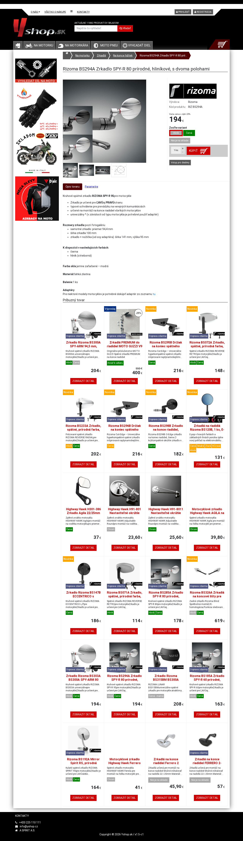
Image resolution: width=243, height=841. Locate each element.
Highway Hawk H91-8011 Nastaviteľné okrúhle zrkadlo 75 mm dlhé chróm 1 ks (165, 514)
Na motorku (43, 45)
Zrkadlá (101, 55)
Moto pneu (109, 45)
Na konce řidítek (123, 55)
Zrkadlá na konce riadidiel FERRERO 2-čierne (207, 763)
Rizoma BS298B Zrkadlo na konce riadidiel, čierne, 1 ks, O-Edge (166, 429)
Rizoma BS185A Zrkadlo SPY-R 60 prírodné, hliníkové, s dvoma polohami (207, 681)
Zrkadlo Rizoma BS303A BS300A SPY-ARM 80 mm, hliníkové (83, 679)
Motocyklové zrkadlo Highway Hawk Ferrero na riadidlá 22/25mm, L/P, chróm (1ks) (124, 764)
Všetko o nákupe (55, 11)
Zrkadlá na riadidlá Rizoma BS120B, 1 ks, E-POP (207, 429)
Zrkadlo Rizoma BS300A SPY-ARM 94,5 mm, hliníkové (83, 346)
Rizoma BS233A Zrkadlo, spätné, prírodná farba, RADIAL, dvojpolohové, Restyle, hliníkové (83, 431)
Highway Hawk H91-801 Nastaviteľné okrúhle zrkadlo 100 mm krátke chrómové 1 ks (124, 514)
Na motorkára (76, 45)
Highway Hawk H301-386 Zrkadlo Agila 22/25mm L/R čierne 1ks (83, 513)
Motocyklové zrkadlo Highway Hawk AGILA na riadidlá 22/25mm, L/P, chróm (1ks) (207, 514)
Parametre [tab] (91, 186)
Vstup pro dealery (180, 162)
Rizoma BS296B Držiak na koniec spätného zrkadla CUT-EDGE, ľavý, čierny (125, 431)
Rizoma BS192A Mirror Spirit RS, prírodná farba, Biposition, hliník (83, 763)
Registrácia (203, 12)
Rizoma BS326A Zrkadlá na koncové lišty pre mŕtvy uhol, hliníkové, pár (207, 598)
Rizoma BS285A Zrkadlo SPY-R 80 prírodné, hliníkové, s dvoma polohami (166, 598)
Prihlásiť (184, 12)
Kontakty (83, 11)
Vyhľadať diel (139, 45)
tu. (154, 294)
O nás (35, 11)
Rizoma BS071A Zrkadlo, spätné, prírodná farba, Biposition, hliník (124, 596)
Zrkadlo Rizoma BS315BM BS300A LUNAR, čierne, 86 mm (165, 679)
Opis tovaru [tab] (72, 186)
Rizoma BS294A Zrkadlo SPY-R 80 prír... (163, 55)
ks (176, 150)
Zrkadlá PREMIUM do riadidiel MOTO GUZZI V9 (124, 344)
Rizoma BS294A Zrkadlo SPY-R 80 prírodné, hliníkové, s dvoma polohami (124, 681)
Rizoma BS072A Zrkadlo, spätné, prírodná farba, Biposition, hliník (207, 346)
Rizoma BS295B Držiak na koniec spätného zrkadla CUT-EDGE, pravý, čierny (166, 348)
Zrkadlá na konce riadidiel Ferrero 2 (166, 761)
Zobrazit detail (83, 381)
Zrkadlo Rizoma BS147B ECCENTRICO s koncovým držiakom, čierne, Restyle (83, 598)
